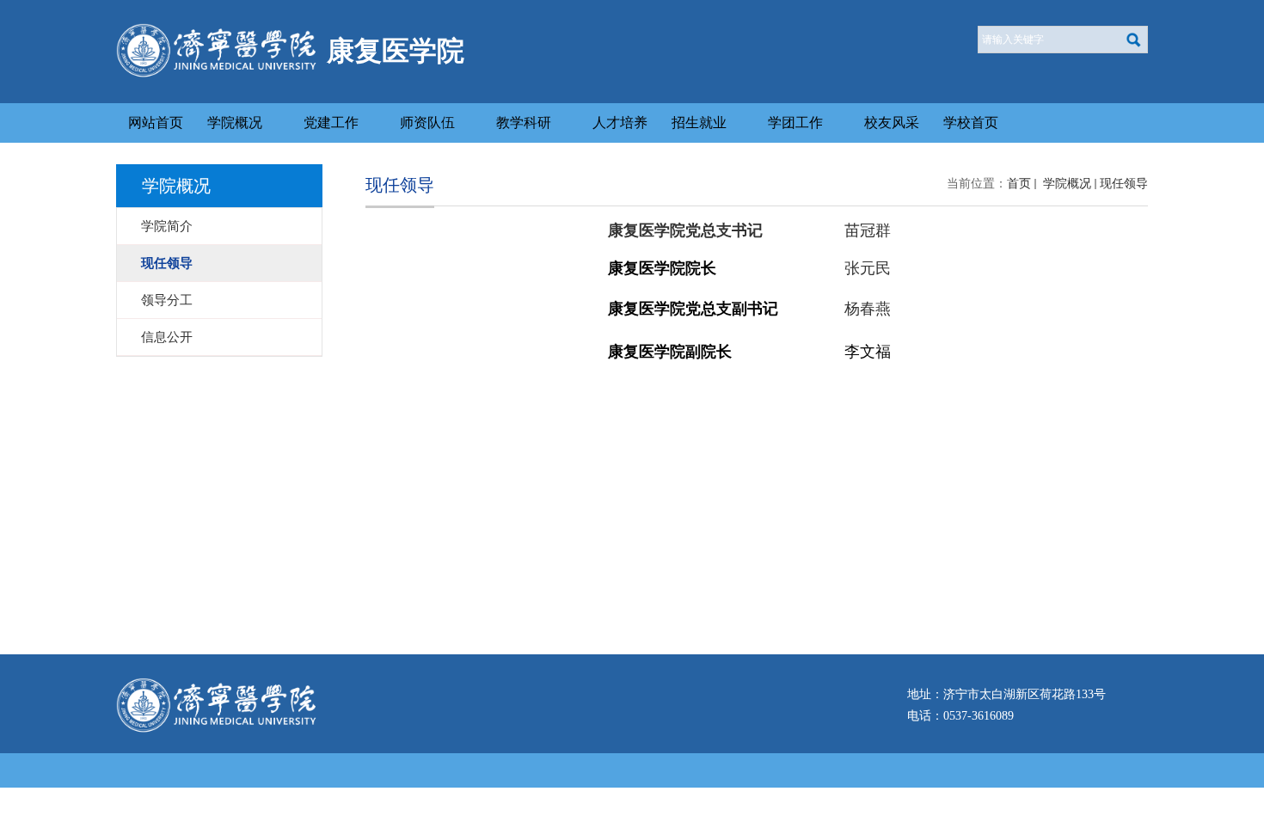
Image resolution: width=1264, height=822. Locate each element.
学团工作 (795, 122)
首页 (1019, 183)
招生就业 (699, 122)
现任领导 (1124, 183)
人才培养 (619, 122)
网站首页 (155, 122)
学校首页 (970, 122)
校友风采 (891, 122)
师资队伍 (427, 122)
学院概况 (234, 122)
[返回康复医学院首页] (217, 683)
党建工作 (331, 122)
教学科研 (523, 122)
